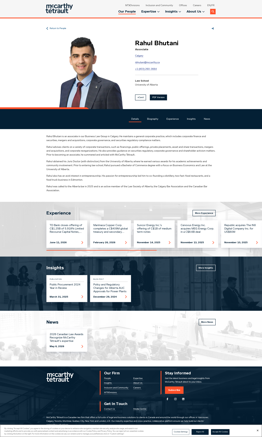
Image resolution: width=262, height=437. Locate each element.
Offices (183, 5)
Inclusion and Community (159, 5)
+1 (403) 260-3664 (146, 69)
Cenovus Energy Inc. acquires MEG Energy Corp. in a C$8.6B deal (197, 228)
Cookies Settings (181, 432)
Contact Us (109, 409)
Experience (172, 119)
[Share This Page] (213, 28)
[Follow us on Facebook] (167, 399)
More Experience (204, 213)
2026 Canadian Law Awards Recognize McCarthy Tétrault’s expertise (66, 337)
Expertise (148, 11)
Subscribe (174, 390)
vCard (141, 97)
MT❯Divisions (132, 5)
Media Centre (139, 409)
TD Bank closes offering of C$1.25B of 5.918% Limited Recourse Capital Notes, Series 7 (67, 229)
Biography (152, 119)
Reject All (200, 432)
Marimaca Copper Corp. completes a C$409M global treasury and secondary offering (110, 229)
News (207, 119)
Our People (127, 11)
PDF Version (158, 97)
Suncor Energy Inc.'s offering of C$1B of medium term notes (154, 228)
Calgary (139, 56)
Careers (197, 5)
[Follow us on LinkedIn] (183, 399)
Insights (171, 11)
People (107, 378)
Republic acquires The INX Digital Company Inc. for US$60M (240, 228)
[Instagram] (175, 399)
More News (207, 322)
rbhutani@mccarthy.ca (147, 62)
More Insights (206, 268)
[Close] (258, 430)
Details (135, 119)
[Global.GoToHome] (60, 9)
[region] (131, 431)
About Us (194, 11)
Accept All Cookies (220, 432)
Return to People (58, 28)
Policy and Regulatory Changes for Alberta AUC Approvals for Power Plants (109, 288)
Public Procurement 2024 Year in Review (65, 286)
